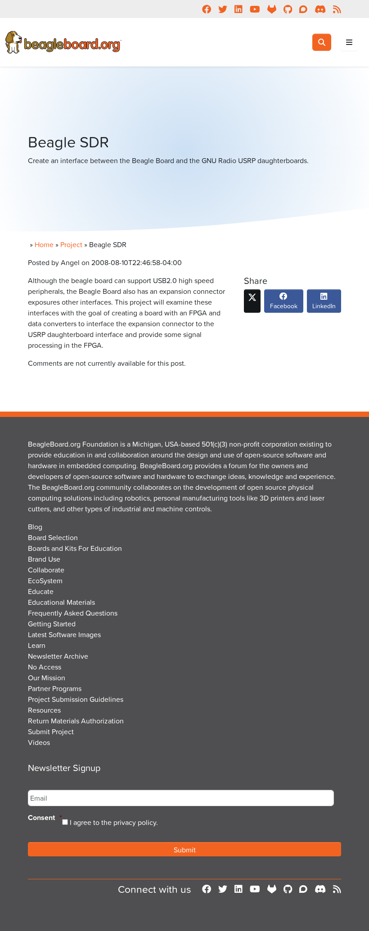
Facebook (283, 305)
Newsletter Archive (58, 656)
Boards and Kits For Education (75, 548)
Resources (44, 710)
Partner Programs (54, 688)
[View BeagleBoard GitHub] (288, 889)
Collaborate (46, 570)
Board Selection (53, 537)
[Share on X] (252, 301)
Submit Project (51, 731)
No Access (44, 667)
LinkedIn (324, 305)
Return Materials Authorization (76, 721)
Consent (45, 818)
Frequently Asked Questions (72, 613)
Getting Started (52, 624)
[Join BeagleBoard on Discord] (320, 889)
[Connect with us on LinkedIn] (238, 889)
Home (44, 244)
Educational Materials (61, 602)
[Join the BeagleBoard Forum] (303, 889)
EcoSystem (45, 580)
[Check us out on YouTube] (255, 889)
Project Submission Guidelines (75, 699)
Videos (39, 742)
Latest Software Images (64, 634)
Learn (36, 645)
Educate (41, 591)
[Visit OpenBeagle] (271, 889)
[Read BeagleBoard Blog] (337, 889)
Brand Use (44, 559)
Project (71, 244)
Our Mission (46, 678)
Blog (35, 527)
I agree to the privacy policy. (114, 822)
